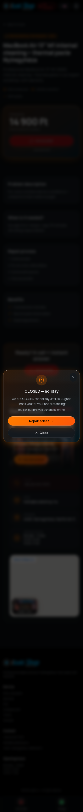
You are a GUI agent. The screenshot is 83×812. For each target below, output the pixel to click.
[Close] (73, 377)
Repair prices (39, 421)
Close (44, 433)
